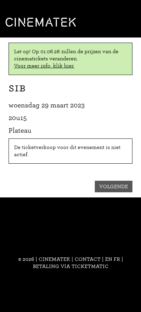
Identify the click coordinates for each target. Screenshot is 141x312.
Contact (88, 259)
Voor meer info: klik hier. (44, 66)
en (108, 259)
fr (117, 259)
